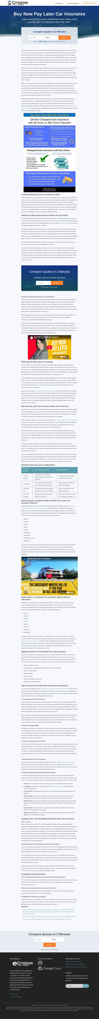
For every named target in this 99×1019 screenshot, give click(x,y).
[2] (74, 496)
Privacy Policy (14, 994)
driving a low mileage (57, 786)
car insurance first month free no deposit (66, 420)
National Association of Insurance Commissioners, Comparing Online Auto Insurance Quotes (49, 916)
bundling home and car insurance (65, 762)
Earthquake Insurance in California (75, 964)
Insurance (58, 3)
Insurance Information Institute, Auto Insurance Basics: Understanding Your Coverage (47, 919)
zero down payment (63, 223)
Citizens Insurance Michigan (73, 961)
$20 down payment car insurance (30, 641)
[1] (48, 311)
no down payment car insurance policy (45, 391)
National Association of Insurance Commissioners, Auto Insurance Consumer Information (48, 909)
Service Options (72, 3)
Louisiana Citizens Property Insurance (76, 967)
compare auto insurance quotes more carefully (54, 688)
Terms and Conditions (16, 996)
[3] (62, 374)
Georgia (26, 621)
